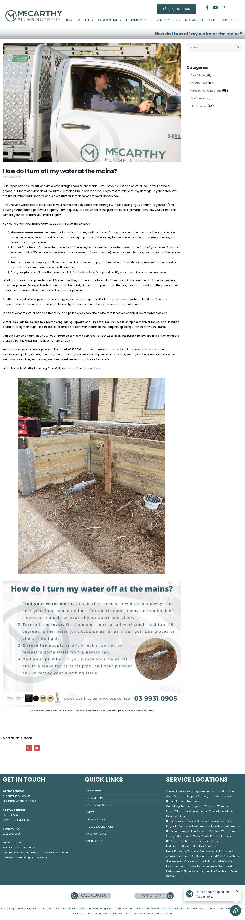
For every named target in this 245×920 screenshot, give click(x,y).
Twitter (13, 748)
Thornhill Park (215, 856)
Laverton (215, 796)
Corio (174, 841)
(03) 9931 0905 (178, 9)
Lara (181, 841)
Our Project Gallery (99, 805)
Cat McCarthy (11, 177)
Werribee (210, 806)
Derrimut (207, 841)
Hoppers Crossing (197, 796)
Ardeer (176, 846)
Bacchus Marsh (214, 871)
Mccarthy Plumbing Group (206, 90)
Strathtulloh (198, 856)
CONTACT (228, 20)
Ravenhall (216, 836)
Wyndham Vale (205, 811)
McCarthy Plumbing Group (86, 272)
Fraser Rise (217, 866)
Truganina (197, 806)
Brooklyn (179, 821)
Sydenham (173, 871)
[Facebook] (207, 7)
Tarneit (185, 806)
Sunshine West (218, 831)
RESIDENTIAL (108, 20)
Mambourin (194, 801)
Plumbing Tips (199, 106)
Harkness (226, 861)
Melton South (201, 836)
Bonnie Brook (188, 866)
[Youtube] (215, 7)
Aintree (220, 851)
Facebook (5, 748)
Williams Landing (184, 811)
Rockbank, (180, 851)
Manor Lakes (193, 841)
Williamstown (202, 826)
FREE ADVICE (194, 20)
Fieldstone (183, 856)
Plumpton (203, 866)
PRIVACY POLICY (96, 833)
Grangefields (174, 861)
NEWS (90, 812)
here (97, 368)
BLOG (212, 20)
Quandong (173, 806)
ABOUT (84, 20)
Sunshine (202, 831)
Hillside (229, 866)
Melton (191, 831)
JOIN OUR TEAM (96, 819)
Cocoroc (179, 796)
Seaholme (217, 821)
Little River (180, 801)
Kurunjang (172, 866)
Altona (220, 811)
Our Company (199, 98)
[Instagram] (223, 7)
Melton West (184, 836)
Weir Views (190, 861)
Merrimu (198, 871)
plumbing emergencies (32, 857)
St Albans (186, 871)
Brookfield (204, 861)
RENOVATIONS (168, 20)
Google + (29, 748)
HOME (69, 20)
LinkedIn (21, 748)
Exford (215, 861)
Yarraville (193, 851)
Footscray (180, 831)
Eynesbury (217, 826)
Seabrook (203, 821)
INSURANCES (94, 841)
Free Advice (198, 75)
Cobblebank (231, 856)
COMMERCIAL (137, 20)
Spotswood (186, 826)
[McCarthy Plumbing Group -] (33, 13)
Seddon (187, 846)
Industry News (199, 83)
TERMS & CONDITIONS (100, 826)
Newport (191, 821)
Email (36, 748)
